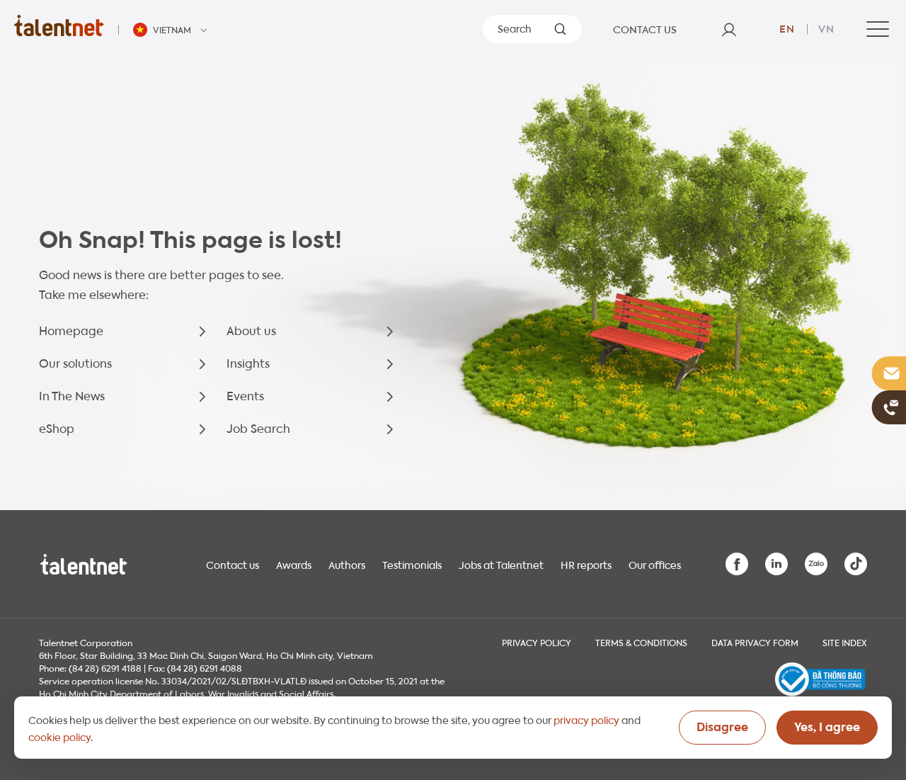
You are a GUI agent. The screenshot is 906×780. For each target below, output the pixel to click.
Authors (346, 564)
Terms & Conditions (641, 641)
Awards (293, 564)
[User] (729, 29)
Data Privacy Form (754, 641)
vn (826, 28)
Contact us (232, 564)
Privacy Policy (536, 641)
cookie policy (59, 736)
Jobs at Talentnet (501, 564)
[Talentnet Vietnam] (59, 25)
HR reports (586, 564)
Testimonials (412, 564)
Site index (844, 641)
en (787, 28)
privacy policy (586, 719)
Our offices (655, 564)
